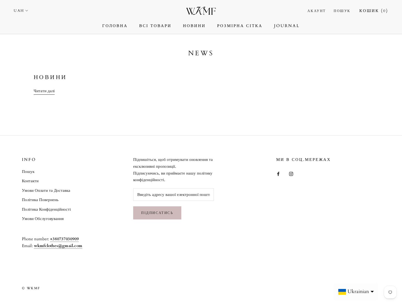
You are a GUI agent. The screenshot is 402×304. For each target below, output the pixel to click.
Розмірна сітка (240, 25)
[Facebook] (278, 173)
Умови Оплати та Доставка (46, 190)
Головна (115, 25)
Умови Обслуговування (43, 218)
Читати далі (44, 91)
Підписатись (157, 212)
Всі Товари (155, 25)
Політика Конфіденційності (46, 209)
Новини (194, 25)
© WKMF (31, 288)
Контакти (30, 181)
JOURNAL (287, 25)
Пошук (342, 10)
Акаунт (316, 10)
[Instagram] (291, 173)
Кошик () (373, 10)
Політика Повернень (40, 199)
